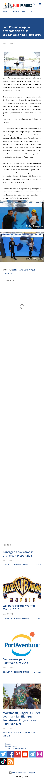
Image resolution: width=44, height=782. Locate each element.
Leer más (37, 565)
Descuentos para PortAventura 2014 (15, 661)
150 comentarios (21, 618)
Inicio (5, 12)
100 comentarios (21, 565)
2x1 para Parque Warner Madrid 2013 (19, 607)
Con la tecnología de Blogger (23, 772)
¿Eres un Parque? (11, 746)
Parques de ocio (19, 12)
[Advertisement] (22, 440)
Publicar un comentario (24, 733)
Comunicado (17, 270)
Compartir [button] (7, 273)
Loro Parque (29, 270)
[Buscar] (34, 4)
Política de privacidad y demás (16, 748)
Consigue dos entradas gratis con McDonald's (18, 553)
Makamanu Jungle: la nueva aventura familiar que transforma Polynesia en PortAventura (21, 718)
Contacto (8, 744)
